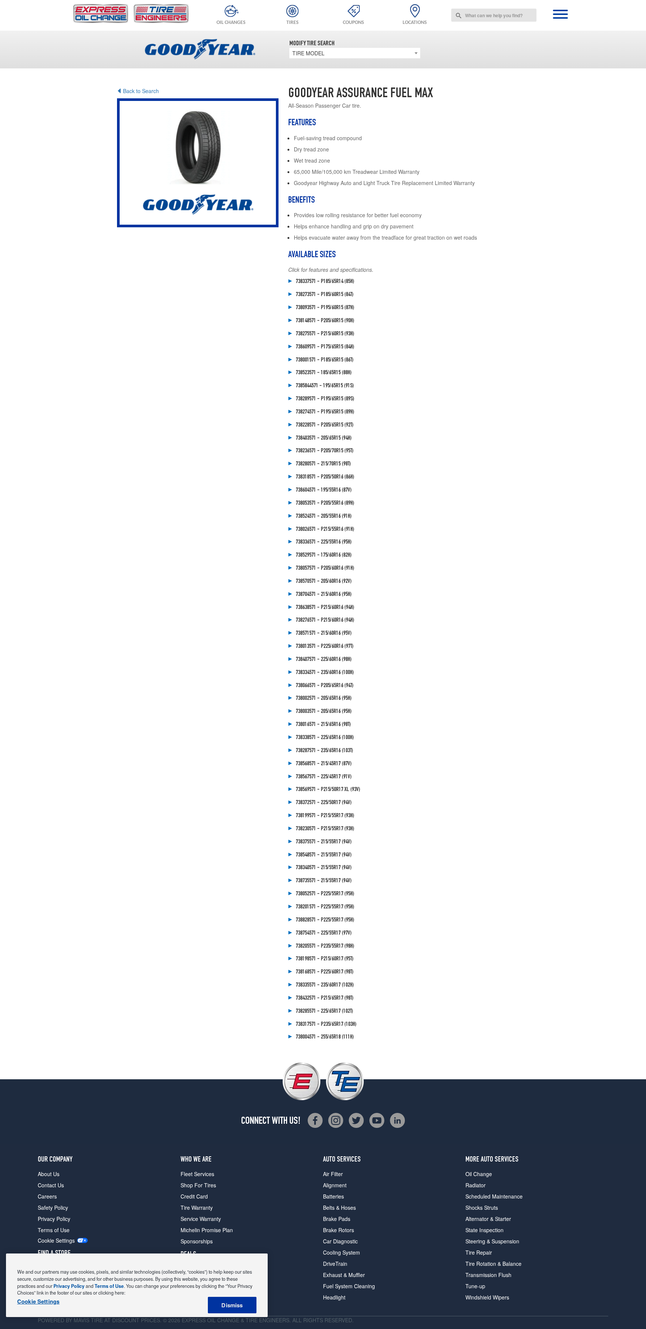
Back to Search (141, 91)
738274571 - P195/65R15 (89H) (325, 412)
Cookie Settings (56, 1240)
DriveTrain (335, 1263)
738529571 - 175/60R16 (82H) (323, 556)
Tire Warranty (197, 1207)
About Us (48, 1174)
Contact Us (51, 1185)
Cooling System (341, 1252)
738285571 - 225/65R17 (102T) (324, 1012)
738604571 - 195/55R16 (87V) (323, 490)
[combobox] (493, 15)
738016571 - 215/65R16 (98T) (323, 725)
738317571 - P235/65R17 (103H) (326, 1025)
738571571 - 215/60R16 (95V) (323, 634)
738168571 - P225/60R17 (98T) (324, 972)
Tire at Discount (115, 1320)
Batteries (333, 1196)
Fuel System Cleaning (349, 1286)
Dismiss (232, 1305)
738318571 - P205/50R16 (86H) (325, 477)
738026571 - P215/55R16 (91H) (325, 530)
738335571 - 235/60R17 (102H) (325, 985)
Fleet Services (197, 1174)
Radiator (475, 1185)
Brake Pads (336, 1218)
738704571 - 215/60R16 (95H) (323, 595)
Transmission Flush (488, 1275)
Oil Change (478, 1174)
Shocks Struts (481, 1207)
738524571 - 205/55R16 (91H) (323, 517)
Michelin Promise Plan (207, 1230)
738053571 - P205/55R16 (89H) (325, 504)
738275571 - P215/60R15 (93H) (325, 334)
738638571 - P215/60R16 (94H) (325, 608)
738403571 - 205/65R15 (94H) (323, 439)
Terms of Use (54, 1230)
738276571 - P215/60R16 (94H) (325, 621)
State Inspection (484, 1230)
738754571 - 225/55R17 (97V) (323, 933)
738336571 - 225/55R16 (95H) (323, 542)
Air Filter (333, 1174)
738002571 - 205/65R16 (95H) (323, 699)
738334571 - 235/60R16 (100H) (325, 673)
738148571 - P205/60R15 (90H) (325, 321)
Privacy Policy (54, 1218)
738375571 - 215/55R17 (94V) (323, 842)
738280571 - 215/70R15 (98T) (323, 464)
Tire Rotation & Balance (493, 1263)
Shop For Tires (198, 1185)
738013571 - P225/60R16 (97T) (324, 647)
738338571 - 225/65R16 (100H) (325, 738)
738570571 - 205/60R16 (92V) (323, 582)
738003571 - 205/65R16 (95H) (323, 712)
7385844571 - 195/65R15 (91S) (325, 386)
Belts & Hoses (339, 1207)
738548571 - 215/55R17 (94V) (323, 855)
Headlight (334, 1297)
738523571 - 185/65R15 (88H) (323, 373)
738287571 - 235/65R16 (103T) (324, 751)
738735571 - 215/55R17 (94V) (323, 881)
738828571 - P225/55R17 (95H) (325, 920)
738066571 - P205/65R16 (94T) (324, 686)
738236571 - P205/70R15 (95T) (324, 451)
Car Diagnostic (340, 1241)
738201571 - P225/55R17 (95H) (325, 907)
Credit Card (194, 1196)
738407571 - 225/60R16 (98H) (323, 660)
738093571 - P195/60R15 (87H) (325, 308)
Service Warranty (201, 1218)
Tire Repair (478, 1252)
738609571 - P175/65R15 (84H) (325, 347)
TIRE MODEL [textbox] (308, 53)
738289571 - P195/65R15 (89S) (325, 399)
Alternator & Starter (488, 1218)
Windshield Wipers (487, 1297)
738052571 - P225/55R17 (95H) (325, 894)
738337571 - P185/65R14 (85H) (325, 282)
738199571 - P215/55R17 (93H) (325, 816)
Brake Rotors (338, 1230)
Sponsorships (197, 1241)
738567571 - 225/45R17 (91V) (323, 777)
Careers (47, 1196)
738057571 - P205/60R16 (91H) (325, 569)
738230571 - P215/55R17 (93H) (325, 829)
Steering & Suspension (492, 1241)
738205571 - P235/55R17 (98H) (325, 947)
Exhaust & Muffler (344, 1275)
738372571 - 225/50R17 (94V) (323, 803)
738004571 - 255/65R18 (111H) (325, 1037)
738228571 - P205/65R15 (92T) (324, 425)
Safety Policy (53, 1207)
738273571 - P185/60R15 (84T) (324, 295)
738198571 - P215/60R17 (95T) (324, 959)
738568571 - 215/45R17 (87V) (323, 764)
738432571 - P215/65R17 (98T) (324, 999)
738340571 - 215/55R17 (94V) (323, 868)
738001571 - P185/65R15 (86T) (324, 360)
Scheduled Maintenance (494, 1196)
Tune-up (475, 1286)
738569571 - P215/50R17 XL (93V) (328, 790)
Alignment (335, 1185)
